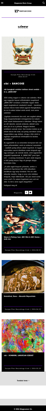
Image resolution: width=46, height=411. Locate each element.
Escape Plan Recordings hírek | (18, 309)
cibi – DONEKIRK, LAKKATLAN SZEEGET (18, 355)
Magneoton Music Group (23, 3)
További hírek (23, 381)
